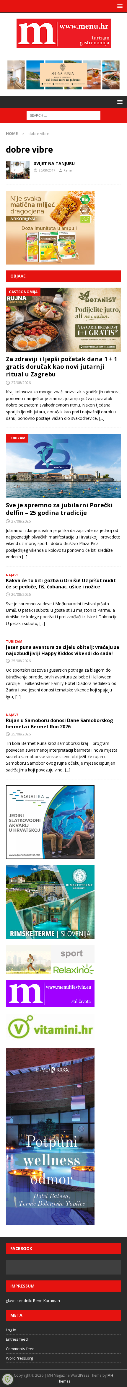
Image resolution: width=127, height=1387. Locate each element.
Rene (68, 170)
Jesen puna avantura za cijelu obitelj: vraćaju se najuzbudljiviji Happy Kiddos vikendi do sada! (62, 650)
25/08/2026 (21, 660)
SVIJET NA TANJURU (54, 163)
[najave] (18, 170)
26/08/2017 (47, 170)
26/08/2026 (21, 594)
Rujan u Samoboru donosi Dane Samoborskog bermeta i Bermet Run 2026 (59, 723)
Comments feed (20, 1348)
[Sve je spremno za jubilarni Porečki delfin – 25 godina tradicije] (63, 466)
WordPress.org (19, 1358)
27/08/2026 (21, 382)
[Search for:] (63, 115)
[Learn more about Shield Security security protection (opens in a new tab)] (7, 1379)
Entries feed (17, 1339)
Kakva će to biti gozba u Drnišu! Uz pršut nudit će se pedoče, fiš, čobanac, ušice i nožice (61, 583)
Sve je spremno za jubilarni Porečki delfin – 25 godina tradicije (59, 509)
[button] (119, 6)
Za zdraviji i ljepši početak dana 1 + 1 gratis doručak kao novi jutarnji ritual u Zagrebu (61, 366)
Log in (11, 1329)
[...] (102, 418)
